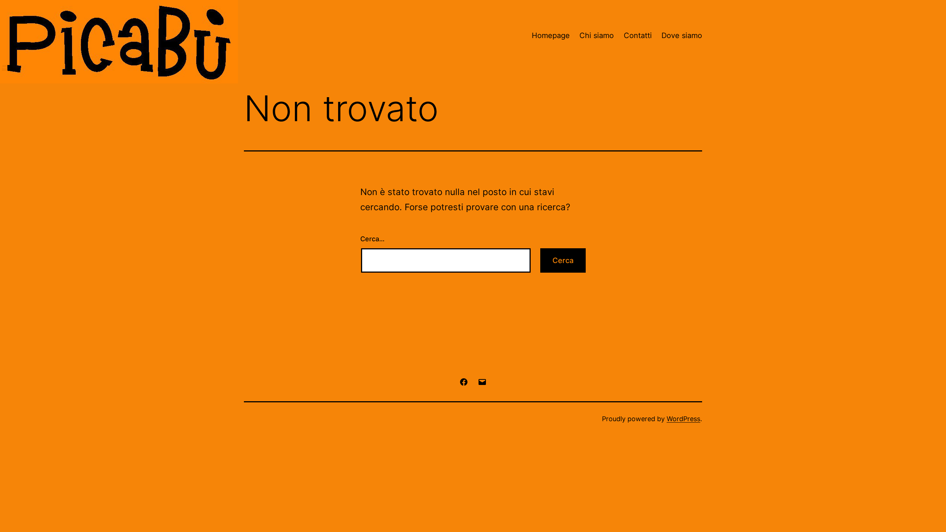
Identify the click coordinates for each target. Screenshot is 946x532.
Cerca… (372, 239)
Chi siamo (596, 35)
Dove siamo (681, 35)
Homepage (551, 35)
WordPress (683, 419)
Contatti (638, 35)
